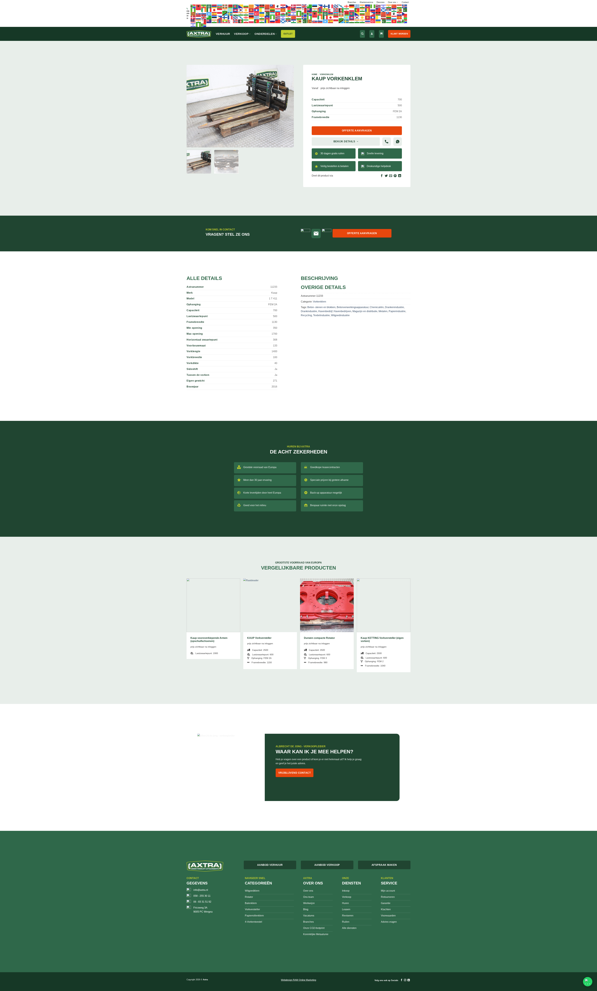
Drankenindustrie (394, 307)
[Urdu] (267, 14)
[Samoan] (378, 10)
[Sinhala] (193, 14)
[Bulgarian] (246, 6)
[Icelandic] (404, 6)
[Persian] (346, 10)
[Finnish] (325, 6)
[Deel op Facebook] (381, 176)
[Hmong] (394, 6)
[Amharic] (203, 6)
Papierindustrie (397, 311)
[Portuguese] (357, 10)
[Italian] (209, 10)
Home (314, 74)
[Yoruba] (299, 14)
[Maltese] (304, 10)
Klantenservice (366, 2)
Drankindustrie (309, 311)
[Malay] (293, 10)
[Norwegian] (336, 10)
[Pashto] (341, 10)
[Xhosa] (288, 14)
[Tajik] (235, 14)
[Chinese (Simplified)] (267, 6)
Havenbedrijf (325, 311)
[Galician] (341, 6)
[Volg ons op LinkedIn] (408, 980)
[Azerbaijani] (219, 6)
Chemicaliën (377, 307)
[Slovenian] (203, 14)
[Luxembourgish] (277, 10)
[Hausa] (373, 6)
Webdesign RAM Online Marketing (298, 980)
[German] (351, 6)
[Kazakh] (230, 10)
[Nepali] (330, 10)
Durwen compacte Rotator (319, 638)
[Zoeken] (362, 34)
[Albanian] (198, 6)
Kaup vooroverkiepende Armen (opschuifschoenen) (208, 640)
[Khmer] (235, 10)
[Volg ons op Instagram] (405, 980)
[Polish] (351, 10)
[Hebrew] (383, 6)
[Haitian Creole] (367, 6)
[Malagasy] (288, 10)
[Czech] (288, 6)
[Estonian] (314, 6)
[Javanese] (219, 10)
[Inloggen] (371, 34)
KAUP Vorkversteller (259, 638)
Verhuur (223, 33)
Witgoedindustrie (340, 315)
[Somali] (209, 14)
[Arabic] (209, 6)
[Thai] (251, 14)
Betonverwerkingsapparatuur (352, 307)
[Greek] (357, 6)
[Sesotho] (394, 10)
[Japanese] (214, 10)
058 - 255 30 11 (202, 896)
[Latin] (262, 10)
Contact (405, 2)
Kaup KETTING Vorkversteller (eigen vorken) (382, 640)
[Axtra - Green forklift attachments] (199, 34)
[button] (191, 144)
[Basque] (225, 6)
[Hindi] (388, 6)
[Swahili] (225, 14)
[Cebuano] (256, 6)
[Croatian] (283, 6)
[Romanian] (367, 10)
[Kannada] (225, 10)
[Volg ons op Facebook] (401, 980)
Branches (352, 2)
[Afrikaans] (193, 6)
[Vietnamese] (277, 14)
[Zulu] (304, 14)
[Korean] (240, 10)
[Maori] (309, 10)
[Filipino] (320, 6)
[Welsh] (283, 14)
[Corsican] (277, 6)
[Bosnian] (240, 6)
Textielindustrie (321, 315)
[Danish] (293, 6)
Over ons (392, 2)
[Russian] (373, 10)
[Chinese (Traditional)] (272, 6)
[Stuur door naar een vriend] (390, 176)
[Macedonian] (283, 10)
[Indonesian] (198, 10)
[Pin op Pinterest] (395, 176)
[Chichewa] (262, 6)
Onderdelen (265, 33)
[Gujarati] (362, 6)
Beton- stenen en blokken (321, 307)
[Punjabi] (362, 10)
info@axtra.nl (200, 890)
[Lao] (256, 10)
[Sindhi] (404, 10)
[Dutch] (299, 6)
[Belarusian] (230, 6)
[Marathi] (314, 10)
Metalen (383, 311)
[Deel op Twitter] (386, 176)
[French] (330, 6)
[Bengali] (235, 6)
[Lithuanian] (272, 10)
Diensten (380, 2)
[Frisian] (336, 6)
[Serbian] (388, 10)
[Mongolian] (320, 10)
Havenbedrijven (342, 311)
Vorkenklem (326, 74)
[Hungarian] (399, 6)
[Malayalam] (299, 10)
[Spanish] (214, 14)
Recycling (306, 315)
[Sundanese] (219, 14)
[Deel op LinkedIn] (399, 176)
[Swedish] (230, 14)
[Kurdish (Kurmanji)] (246, 10)
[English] (304, 6)
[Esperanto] (309, 6)
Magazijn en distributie (364, 311)
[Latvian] (267, 10)
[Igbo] (193, 10)
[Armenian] (214, 6)
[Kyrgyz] (251, 10)
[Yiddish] (293, 14)
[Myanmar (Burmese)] (325, 10)
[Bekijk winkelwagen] (381, 34)
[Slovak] (198, 14)
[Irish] (203, 10)
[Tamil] (240, 14)
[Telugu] (246, 14)
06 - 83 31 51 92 (202, 901)
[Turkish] (256, 14)
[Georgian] (346, 6)
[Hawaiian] (378, 6)
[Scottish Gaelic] (383, 10)
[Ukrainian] (262, 14)
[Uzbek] (272, 14)
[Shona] (399, 10)
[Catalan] (251, 6)
